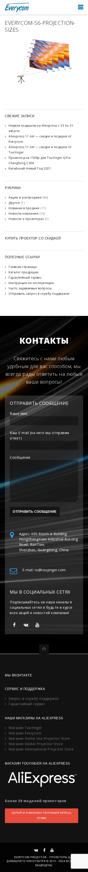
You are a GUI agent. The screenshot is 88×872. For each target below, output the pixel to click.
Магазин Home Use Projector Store (39, 738)
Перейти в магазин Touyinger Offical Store (41, 815)
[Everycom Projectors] (17, 7)
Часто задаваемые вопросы (30, 288)
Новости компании (23, 213)
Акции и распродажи (25, 197)
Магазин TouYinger (25, 727)
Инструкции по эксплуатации (31, 283)
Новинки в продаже (24, 208)
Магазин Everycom (25, 733)
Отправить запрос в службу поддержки (39, 294)
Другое (14, 203)
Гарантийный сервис (25, 277)
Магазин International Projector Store (41, 749)
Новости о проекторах (26, 219)
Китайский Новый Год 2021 (30, 168)
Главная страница (23, 267)
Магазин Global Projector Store (36, 743)
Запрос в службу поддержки (34, 698)
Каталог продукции (24, 272)
